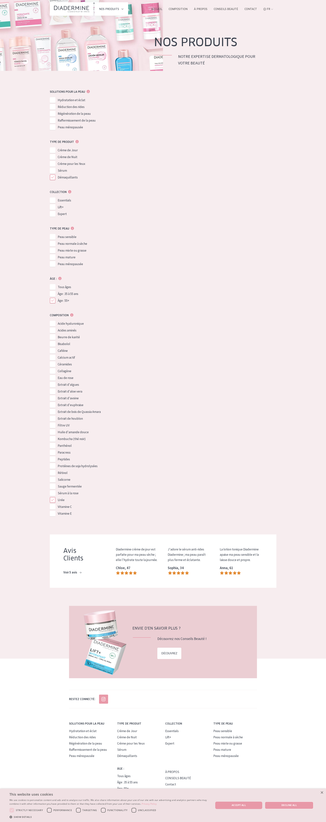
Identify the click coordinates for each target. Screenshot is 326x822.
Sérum (62, 170)
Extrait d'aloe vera (70, 391)
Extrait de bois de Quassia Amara (79, 412)
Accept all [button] (239, 805)
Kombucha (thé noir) (72, 439)
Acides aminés (67, 330)
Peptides (64, 459)
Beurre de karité (69, 337)
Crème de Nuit (67, 157)
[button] (108, 817)
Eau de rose (65, 378)
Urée (61, 500)
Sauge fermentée (70, 486)
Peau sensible (67, 237)
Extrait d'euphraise (70, 405)
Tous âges (64, 287)
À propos (200, 9)
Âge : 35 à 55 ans (68, 294)
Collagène (64, 371)
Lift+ (61, 207)
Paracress (64, 452)
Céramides (65, 364)
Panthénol (65, 446)
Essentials (64, 200)
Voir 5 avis (70, 572)
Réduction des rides (71, 107)
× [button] (321, 792)
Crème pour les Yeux (71, 164)
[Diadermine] (71, 9)
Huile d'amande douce (73, 432)
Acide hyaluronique (71, 323)
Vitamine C (65, 507)
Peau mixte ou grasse (72, 250)
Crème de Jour (68, 150)
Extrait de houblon (70, 418)
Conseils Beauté (226, 9)
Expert (62, 214)
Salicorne (64, 480)
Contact (250, 9)
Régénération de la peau (74, 114)
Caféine (63, 351)
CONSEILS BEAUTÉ (178, 778)
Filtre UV (64, 425)
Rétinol (63, 473)
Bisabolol (64, 344)
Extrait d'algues (68, 385)
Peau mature (66, 257)
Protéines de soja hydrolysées (78, 466)
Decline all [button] (289, 805)
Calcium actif (66, 357)
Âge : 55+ (63, 300)
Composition (178, 9)
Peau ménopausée (70, 127)
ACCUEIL (156, 9)
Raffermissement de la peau (77, 120)
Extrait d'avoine (68, 398)
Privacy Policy (149, 803)
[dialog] (163, 805)
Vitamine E (65, 513)
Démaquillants (68, 177)
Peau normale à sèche (72, 244)
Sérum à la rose (68, 493)
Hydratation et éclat (71, 100)
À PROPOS (172, 772)
